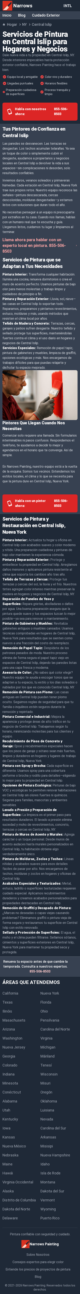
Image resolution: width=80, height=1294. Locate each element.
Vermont (47, 1200)
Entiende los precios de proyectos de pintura (38, 1269)
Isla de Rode (50, 1173)
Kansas (8, 1137)
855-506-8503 (40, 971)
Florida (45, 1002)
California (10, 993)
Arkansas (48, 1137)
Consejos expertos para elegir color (38, 1262)
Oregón (46, 1092)
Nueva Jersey (13, 1047)
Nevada (46, 1119)
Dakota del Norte (16, 1209)
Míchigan (47, 1047)
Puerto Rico (49, 1218)
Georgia (8, 1056)
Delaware (10, 1218)
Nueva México (14, 1146)
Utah (6, 1110)
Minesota (10, 1083)
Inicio (6, 15)
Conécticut (11, 1092)
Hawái (7, 1173)
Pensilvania (49, 1020)
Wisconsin (49, 1074)
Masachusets (13, 1020)
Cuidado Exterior (46, 15)
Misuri (45, 1083)
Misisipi (46, 1146)
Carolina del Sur (53, 1128)
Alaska (8, 1191)
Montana (47, 1182)
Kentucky (10, 1119)
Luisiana (47, 1110)
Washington (12, 1038)
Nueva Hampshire (55, 1155)
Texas (7, 1002)
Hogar (12, 24)
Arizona (8, 1029)
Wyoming (48, 1209)
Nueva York (49, 993)
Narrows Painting (34, 1285)
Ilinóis (7, 1011)
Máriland (47, 1056)
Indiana (8, 1074)
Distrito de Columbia (19, 1200)
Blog (21, 15)
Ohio (44, 1011)
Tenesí (46, 1065)
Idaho (45, 1164)
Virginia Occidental (17, 1182)
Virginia (46, 1038)
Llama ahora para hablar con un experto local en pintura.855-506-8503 (34, 245)
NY (24, 24)
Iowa (6, 1128)
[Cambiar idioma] (68, 5)
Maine (7, 1164)
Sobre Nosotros (37, 1255)
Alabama (9, 1101)
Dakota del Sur (52, 1191)
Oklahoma (48, 1101)
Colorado (9, 1065)
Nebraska (10, 1155)
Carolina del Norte (55, 1029)
